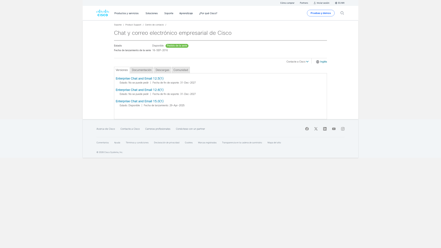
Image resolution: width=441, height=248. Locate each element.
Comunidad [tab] (180, 70)
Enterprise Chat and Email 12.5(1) (139, 78)
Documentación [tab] (142, 70)
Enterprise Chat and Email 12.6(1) (139, 90)
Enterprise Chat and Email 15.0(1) (139, 101)
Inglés (323, 61)
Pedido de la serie (177, 45)
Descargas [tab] (162, 70)
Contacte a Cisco (296, 61)
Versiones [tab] (122, 70)
